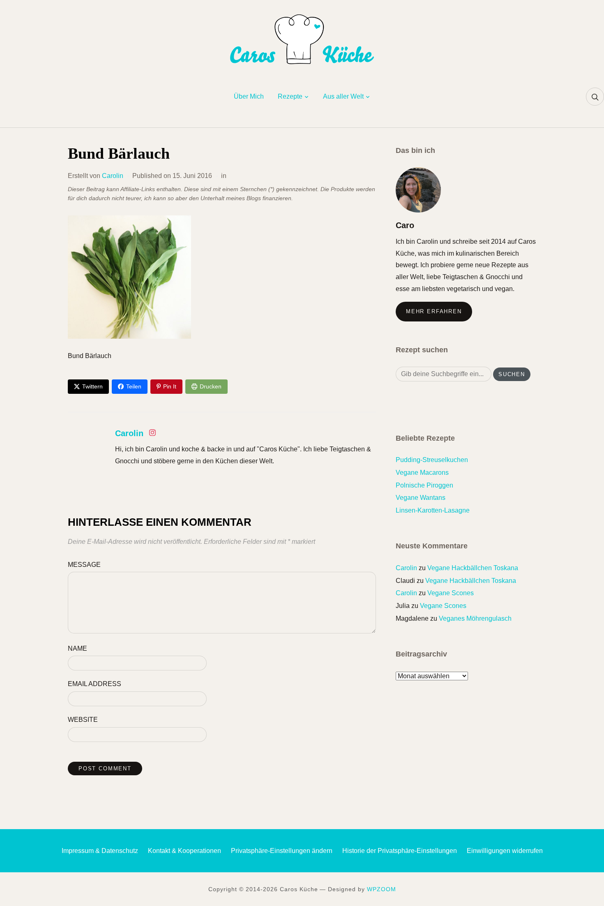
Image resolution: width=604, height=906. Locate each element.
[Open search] (595, 97)
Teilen (133, 386)
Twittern (92, 386)
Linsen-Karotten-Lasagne (433, 510)
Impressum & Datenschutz (100, 850)
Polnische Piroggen (424, 485)
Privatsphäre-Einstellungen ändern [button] (281, 850)
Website (83, 719)
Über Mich (249, 96)
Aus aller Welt (343, 96)
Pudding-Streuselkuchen (432, 459)
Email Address (94, 683)
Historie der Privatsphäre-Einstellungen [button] (399, 850)
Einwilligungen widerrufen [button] (505, 850)
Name (77, 648)
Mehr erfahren (434, 311)
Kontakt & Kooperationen (184, 850)
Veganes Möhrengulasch (475, 618)
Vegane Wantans (420, 497)
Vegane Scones (450, 592)
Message (84, 564)
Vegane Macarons (422, 472)
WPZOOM (381, 889)
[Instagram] (152, 434)
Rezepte (290, 96)
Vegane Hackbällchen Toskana (472, 567)
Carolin (112, 175)
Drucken (210, 386)
